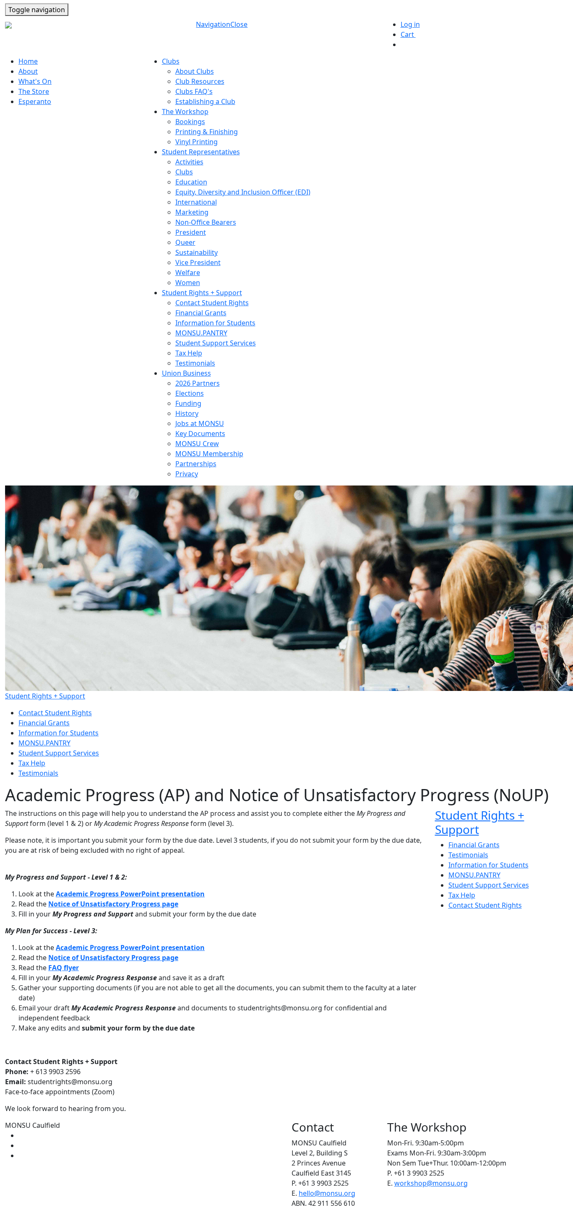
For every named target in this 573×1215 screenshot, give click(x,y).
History (186, 413)
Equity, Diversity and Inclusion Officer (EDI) (242, 192)
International (196, 202)
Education (191, 182)
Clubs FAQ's (194, 91)
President (190, 232)
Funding (188, 403)
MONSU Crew (197, 443)
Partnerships (195, 463)
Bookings (190, 121)
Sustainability (196, 252)
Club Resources (199, 81)
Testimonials (195, 363)
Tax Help (188, 353)
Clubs (184, 172)
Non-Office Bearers (205, 222)
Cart (411, 34)
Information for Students (215, 322)
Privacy (186, 473)
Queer (185, 242)
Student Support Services (215, 343)
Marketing (191, 212)
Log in (410, 24)
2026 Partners (197, 383)
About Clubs (194, 71)
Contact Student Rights (212, 302)
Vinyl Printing (196, 141)
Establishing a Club (205, 101)
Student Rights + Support (45, 696)
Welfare (187, 272)
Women (187, 282)
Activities (189, 161)
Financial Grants (201, 312)
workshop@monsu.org (431, 1183)
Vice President (198, 262)
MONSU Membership (209, 453)
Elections (189, 393)
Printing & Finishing (206, 131)
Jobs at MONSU (199, 423)
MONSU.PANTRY (201, 333)
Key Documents (200, 433)
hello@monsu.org (327, 1193)
